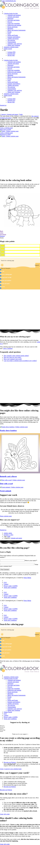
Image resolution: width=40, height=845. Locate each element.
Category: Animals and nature (9, 114)
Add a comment (7, 348)
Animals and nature (13, 17)
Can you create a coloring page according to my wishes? (20, 360)
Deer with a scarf (6, 484)
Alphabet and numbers (14, 15)
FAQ (5, 582)
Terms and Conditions (10, 587)
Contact (6, 584)
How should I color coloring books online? (16, 355)
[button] (20, 726)
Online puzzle (8, 48)
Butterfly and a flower (8, 476)
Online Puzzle (8, 712)
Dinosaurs (10, 18)
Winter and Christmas (13, 45)
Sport (9, 33)
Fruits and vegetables (13, 23)
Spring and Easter (12, 35)
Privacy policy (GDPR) (11, 586)
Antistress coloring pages (11, 47)
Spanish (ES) (11, 53)
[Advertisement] (20, 157)
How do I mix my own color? (12, 357)
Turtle (21, 114)
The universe (11, 40)
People (9, 32)
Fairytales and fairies (13, 20)
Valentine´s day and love (14, 43)
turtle (8, 536)
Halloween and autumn (14, 25)
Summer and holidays (13, 37)
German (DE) (11, 52)
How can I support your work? (13, 359)
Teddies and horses (13, 38)
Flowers (9, 22)
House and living (12, 27)
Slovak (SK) (11, 55)
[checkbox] (9, 270)
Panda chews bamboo (8, 430)
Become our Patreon (10, 762)
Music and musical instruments (16, 30)
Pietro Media (27, 577)
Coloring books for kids (11, 13)
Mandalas (10, 28)
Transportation (11, 42)
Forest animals (5, 491)
